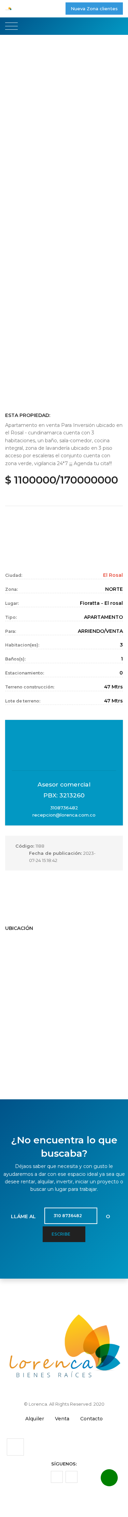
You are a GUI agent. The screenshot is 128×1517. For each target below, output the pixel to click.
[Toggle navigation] (11, 26)
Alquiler (34, 1419)
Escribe (61, 1234)
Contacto (91, 1419)
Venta (62, 1419)
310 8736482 (68, 1215)
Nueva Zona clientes (94, 8)
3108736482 (64, 807)
